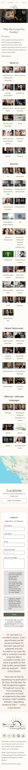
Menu (3, 2)
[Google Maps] (18, 736)
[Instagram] (4, 736)
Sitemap (4, 764)
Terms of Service (13, 626)
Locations (10, 2)
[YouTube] (23, 736)
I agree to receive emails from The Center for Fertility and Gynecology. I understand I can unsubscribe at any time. (15, 603)
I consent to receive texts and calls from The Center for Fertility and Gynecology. (15, 582)
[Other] (14, 736)
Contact (24, 2)
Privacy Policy (16, 590)
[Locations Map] (14, 469)
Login (19, 764)
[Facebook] (9, 736)
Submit (14, 614)
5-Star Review (14, 670)
